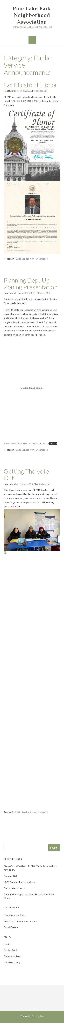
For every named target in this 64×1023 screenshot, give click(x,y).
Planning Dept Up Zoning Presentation (30, 283)
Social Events (11, 927)
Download (52, 443)
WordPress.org (12, 962)
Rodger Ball (41, 90)
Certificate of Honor (31, 84)
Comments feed (12, 956)
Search (54, 847)
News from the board (15, 914)
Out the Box (37, 1016)
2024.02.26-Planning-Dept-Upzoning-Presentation (25, 443)
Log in (7, 943)
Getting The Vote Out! (26, 474)
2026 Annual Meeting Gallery (19, 882)
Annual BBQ (10, 875)
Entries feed (10, 950)
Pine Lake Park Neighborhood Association (32, 15)
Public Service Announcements (31, 258)
